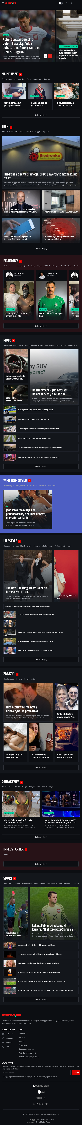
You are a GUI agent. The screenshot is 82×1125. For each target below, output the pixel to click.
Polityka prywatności (27, 1053)
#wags (24, 787)
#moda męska (9, 486)
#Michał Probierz (65, 883)
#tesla (29, 546)
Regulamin (37, 1077)
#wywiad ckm (19, 79)
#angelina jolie (34, 787)
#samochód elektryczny (34, 345)
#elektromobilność (52, 345)
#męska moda (9, 546)
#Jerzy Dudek (57, 266)
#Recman (42, 486)
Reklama (22, 1037)
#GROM (47, 266)
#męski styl (20, 486)
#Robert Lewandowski (48, 883)
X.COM (7, 1047)
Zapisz (76, 1073)
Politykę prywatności (49, 1077)
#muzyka (37, 546)
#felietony (68, 266)
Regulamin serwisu (26, 1049)
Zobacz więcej (41, 115)
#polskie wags (47, 787)
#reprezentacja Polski (30, 883)
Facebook (8, 1034)
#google (46, 132)
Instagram (9, 1038)
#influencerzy (47, 546)
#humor (7, 854)
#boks (29, 79)
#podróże (31, 266)
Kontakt (22, 1041)
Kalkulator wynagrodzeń (29, 1057)
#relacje (19, 679)
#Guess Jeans (32, 486)
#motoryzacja (7, 79)
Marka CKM (23, 1033)
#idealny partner (30, 679)
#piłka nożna (8, 266)
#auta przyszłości (10, 345)
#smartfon (29, 132)
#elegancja (52, 486)
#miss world (6, 787)
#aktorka (16, 787)
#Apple (38, 132)
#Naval (39, 266)
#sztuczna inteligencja (41, 79)
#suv (21, 345)
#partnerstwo (9, 679)
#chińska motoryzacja (69, 345)
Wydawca (23, 1045)
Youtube (8, 1042)
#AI (3, 132)
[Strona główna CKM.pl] (11, 3)
